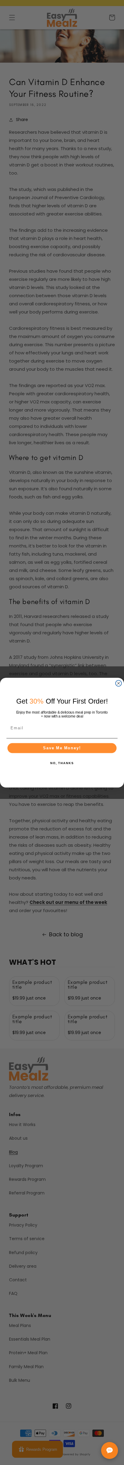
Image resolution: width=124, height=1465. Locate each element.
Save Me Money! (62, 748)
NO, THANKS (62, 763)
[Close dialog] (119, 683)
